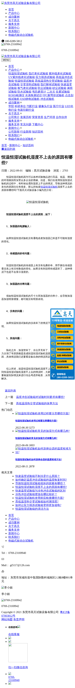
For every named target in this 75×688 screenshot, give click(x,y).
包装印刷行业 (25, 109)
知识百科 (37, 131)
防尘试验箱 (45, 88)
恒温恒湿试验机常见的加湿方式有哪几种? (36, 438)
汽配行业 (32, 106)
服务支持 (14, 24)
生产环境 (49, 117)
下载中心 (37, 124)
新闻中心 (14, 27)
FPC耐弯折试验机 (53, 95)
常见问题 (25, 124)
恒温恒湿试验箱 (24, 80)
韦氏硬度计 (39, 91)
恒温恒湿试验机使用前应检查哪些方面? (39, 497)
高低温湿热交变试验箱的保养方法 (37, 403)
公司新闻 (14, 131)
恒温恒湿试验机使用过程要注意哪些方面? (36, 420)
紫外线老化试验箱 (60, 73)
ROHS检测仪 (16, 95)
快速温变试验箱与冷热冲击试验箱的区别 (40, 490)
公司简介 (14, 117)
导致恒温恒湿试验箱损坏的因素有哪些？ (40, 483)
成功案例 (14, 16)
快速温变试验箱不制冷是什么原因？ (37, 476)
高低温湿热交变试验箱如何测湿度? (36, 501)
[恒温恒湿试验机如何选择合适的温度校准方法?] (44, 450)
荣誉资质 (37, 117)
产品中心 (14, 13)
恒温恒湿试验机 (18, 73)
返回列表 (9, 148)
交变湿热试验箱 (30, 84)
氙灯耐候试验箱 (50, 84)
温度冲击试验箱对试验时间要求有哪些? (40, 396)
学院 (11, 106)
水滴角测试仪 (33, 95)
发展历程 (25, 117)
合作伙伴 (61, 117)
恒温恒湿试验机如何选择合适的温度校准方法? (38, 459)
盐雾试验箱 (63, 91)
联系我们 (14, 31)
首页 (11, 9)
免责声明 (18, 619)
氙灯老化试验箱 (38, 73)
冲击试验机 (47, 98)
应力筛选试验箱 (45, 77)
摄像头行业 (45, 106)
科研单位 (20, 106)
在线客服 (14, 634)
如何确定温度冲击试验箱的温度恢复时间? (41, 479)
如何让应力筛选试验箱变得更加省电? (38, 505)
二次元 (51, 91)
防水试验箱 (24, 91)
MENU (6, 60)
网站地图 (7, 619)
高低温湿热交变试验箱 (49, 80)
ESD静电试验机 (30, 98)
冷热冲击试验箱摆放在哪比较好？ (36, 494)
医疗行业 (58, 106)
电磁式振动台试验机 (20, 34)
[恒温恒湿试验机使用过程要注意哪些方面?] (44, 413)
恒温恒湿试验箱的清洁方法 (32, 508)
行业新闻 (25, 131)
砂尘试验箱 (59, 88)
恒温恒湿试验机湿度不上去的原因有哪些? (41, 486)
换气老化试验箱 (27, 88)
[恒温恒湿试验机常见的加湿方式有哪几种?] (44, 431)
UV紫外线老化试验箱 (21, 77)
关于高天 (14, 20)
